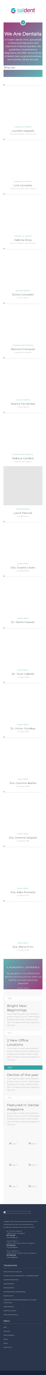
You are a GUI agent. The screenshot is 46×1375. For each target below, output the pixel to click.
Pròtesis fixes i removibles (15, 1292)
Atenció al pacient (23, 127)
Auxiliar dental (23, 291)
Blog (6, 1339)
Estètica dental (10, 1311)
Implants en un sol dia (13, 1272)
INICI (5, 1327)
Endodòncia (9, 1307)
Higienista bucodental (23, 345)
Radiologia (8, 1296)
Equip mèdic (23, 563)
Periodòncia (9, 1288)
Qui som (7, 1331)
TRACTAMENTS (9, 1335)
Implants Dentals (11, 1315)
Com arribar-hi (12, 1237)
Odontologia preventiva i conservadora (21, 1276)
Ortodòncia (9, 1284)
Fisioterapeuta (23, 509)
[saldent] (23, 11)
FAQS (6, 1343)
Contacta (8, 1347)
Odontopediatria (11, 1280)
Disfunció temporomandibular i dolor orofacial (20, 1301)
